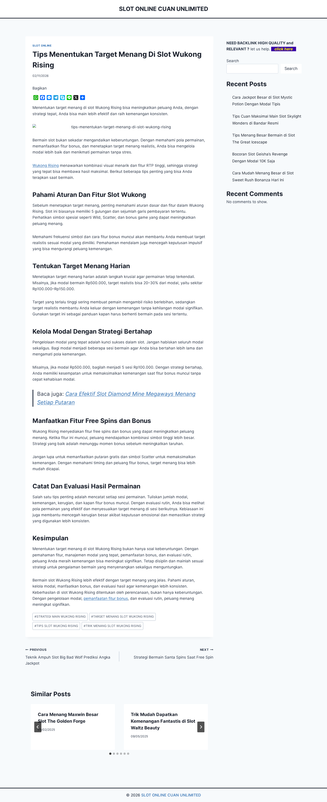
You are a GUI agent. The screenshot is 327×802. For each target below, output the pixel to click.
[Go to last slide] (37, 727)
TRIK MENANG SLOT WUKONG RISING (112, 626)
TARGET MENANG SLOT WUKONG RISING (122, 616)
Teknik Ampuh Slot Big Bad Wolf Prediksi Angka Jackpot (67, 657)
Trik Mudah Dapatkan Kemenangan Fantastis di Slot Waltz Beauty (163, 721)
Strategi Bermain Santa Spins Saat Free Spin (173, 654)
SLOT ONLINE (42, 45)
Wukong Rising (45, 165)
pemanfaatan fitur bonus (106, 598)
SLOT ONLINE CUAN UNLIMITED (171, 795)
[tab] (110, 754)
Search (232, 61)
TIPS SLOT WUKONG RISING (56, 626)
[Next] (200, 727)
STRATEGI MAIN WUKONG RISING (60, 616)
